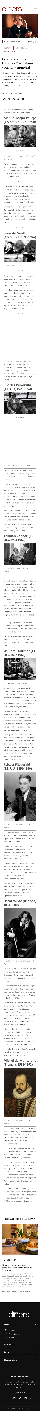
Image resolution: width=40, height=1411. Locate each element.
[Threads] (31, 1398)
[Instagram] (14, 1398)
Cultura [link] (7, 48)
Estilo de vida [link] (21, 48)
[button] (4, 99)
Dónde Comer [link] (10, 1260)
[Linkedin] (25, 1398)
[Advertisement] (20, 337)
